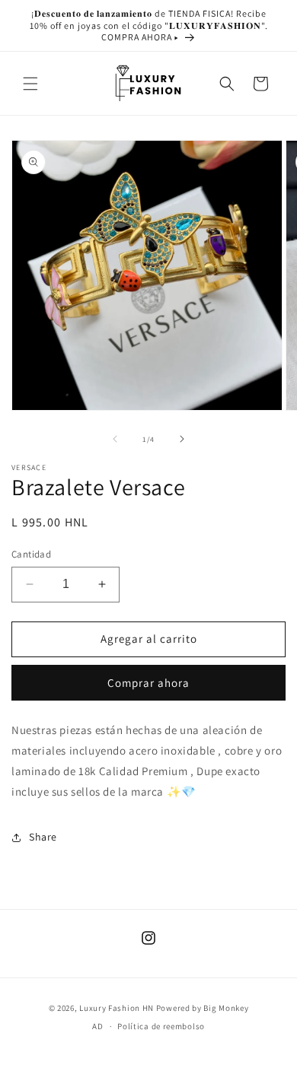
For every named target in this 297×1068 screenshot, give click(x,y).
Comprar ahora (148, 682)
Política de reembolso (161, 1026)
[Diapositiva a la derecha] (182, 439)
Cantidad (31, 554)
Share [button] (43, 837)
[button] (30, 83)
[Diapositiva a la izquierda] (115, 439)
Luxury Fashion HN (116, 1008)
